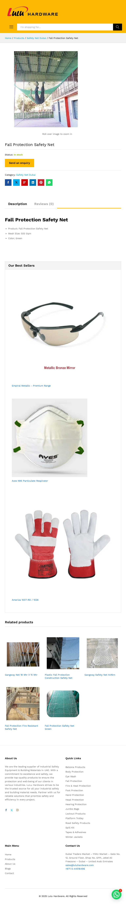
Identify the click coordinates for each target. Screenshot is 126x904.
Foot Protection (74, 790)
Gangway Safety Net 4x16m (99, 674)
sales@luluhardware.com (79, 865)
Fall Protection (73, 781)
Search (117, 27)
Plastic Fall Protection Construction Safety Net (58, 676)
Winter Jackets (74, 837)
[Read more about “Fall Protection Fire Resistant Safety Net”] (19, 720)
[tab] (17, 205)
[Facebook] (6, 810)
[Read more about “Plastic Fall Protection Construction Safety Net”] (59, 669)
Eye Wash (70, 776)
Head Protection (74, 799)
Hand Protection (74, 795)
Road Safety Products (77, 823)
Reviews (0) (44, 203)
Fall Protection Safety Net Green (59, 727)
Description (17, 203)
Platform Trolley (74, 818)
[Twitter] (11, 810)
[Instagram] (17, 810)
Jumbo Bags (72, 809)
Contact (9, 873)
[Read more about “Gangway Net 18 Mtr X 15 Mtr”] (19, 669)
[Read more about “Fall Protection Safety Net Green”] (59, 720)
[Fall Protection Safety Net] (8, 182)
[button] (116, 894)
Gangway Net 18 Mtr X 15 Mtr (21, 674)
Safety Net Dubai (26, 174)
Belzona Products (75, 767)
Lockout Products (75, 813)
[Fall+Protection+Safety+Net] (16, 182)
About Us (10, 864)
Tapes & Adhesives (75, 832)
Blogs (8, 868)
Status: (9, 154)
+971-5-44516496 (75, 868)
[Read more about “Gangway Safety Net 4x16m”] (99, 669)
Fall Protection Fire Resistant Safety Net (21, 727)
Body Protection (74, 771)
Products (10, 859)
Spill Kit (69, 827)
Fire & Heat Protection (78, 785)
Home (8, 854)
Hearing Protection (76, 804)
